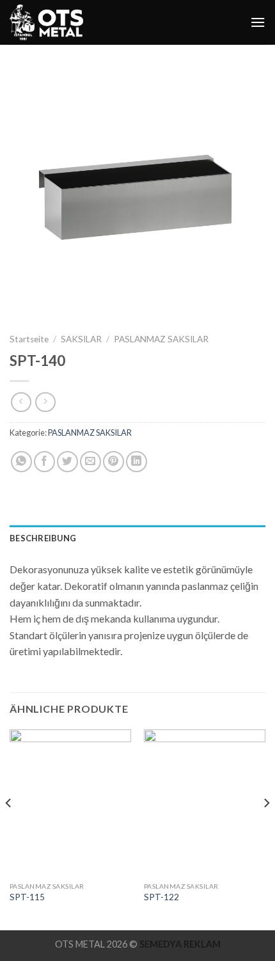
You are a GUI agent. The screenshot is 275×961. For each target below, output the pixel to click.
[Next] (266, 828)
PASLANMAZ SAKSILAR (161, 339)
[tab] (137, 538)
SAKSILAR (81, 339)
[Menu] (257, 22)
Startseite (29, 339)
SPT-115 (27, 897)
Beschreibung (43, 538)
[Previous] (9, 828)
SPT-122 (161, 897)
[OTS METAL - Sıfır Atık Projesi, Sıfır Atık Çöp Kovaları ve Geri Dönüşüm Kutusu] (48, 22)
